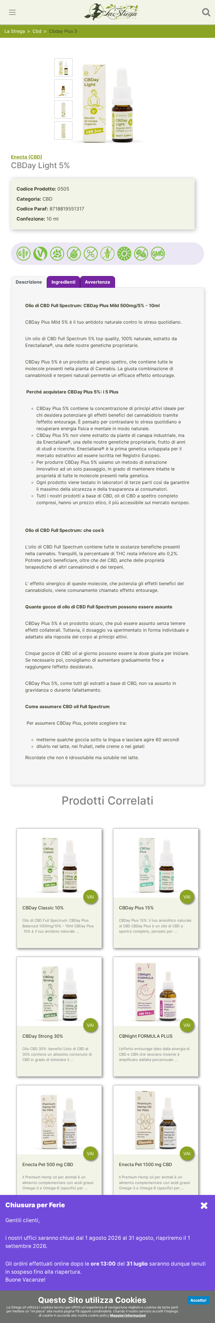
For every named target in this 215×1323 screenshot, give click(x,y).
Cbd (36, 31)
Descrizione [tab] (29, 282)
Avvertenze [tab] (97, 282)
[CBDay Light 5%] (63, 68)
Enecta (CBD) (26, 157)
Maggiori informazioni (128, 1315)
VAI (90, 897)
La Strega (14, 31)
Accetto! (198, 1300)
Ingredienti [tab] (63, 282)
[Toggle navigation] (12, 12)
